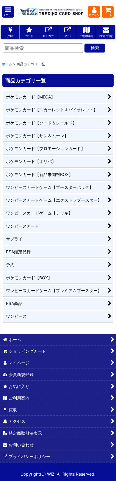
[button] (8, 12)
